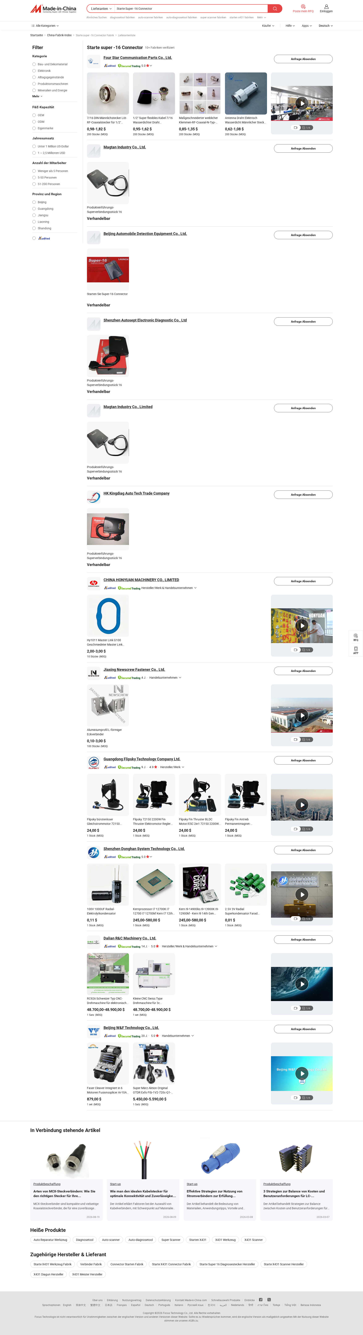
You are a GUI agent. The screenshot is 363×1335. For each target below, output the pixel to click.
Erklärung (112, 1300)
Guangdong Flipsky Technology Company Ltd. (142, 759)
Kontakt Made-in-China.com (191, 1300)
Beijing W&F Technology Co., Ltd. (131, 1027)
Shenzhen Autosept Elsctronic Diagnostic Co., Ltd (145, 320)
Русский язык (195, 1305)
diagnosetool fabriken (122, 17)
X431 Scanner (254, 1240)
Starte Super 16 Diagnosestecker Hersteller (227, 1264)
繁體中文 (95, 1305)
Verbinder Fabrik (91, 1264)
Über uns (97, 1300)
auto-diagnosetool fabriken (181, 17)
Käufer (266, 26)
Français (122, 1305)
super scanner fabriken (213, 17)
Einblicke (250, 1300)
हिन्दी (251, 1305)
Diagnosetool (84, 1240)
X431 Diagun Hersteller (48, 1274)
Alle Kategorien (45, 26)
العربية (223, 1305)
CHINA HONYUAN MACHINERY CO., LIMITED (141, 580)
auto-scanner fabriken (150, 17)
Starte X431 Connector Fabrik (171, 1264)
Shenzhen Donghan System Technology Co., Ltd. (144, 848)
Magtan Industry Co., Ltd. (125, 147)
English (67, 1305)
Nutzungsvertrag (131, 1300)
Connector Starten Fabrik (126, 1264)
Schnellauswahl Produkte (225, 1300)
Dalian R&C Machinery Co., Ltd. (130, 938)
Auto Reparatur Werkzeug (50, 1240)
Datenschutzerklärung (158, 1300)
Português (164, 1305)
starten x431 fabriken (242, 17)
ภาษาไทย (263, 1305)
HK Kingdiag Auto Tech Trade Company (137, 493)
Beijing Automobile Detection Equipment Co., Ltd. (145, 233)
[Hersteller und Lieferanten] (53, 8)
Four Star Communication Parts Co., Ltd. (138, 57)
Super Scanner (171, 1240)
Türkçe (276, 1305)
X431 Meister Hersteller (87, 1274)
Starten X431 (197, 1240)
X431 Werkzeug (225, 1240)
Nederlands (237, 1305)
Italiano (179, 1305)
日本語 (108, 1305)
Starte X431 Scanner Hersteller (284, 1264)
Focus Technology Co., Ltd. (178, 1313)
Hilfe (289, 26)
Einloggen (326, 11)
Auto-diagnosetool (141, 1240)
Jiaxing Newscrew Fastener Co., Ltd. (134, 669)
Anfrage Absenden (303, 59)
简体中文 (81, 1305)
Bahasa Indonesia (311, 1305)
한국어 (211, 1305)
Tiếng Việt (290, 1305)
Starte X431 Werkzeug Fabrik (52, 1264)
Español (135, 1305)
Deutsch (149, 1305)
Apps (305, 26)
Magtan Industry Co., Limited (128, 407)
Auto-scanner (111, 1240)
